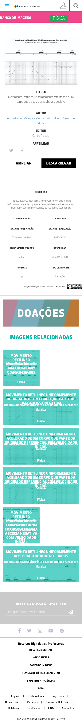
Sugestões (60, 696)
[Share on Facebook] (22, 151)
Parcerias (34, 702)
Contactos (68, 708)
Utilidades (15, 708)
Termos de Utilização (59, 702)
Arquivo (17, 696)
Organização (14, 702)
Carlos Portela (40, 135)
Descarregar (58, 163)
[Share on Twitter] (11, 151)
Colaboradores (37, 696)
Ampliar (23, 163)
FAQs (53, 708)
